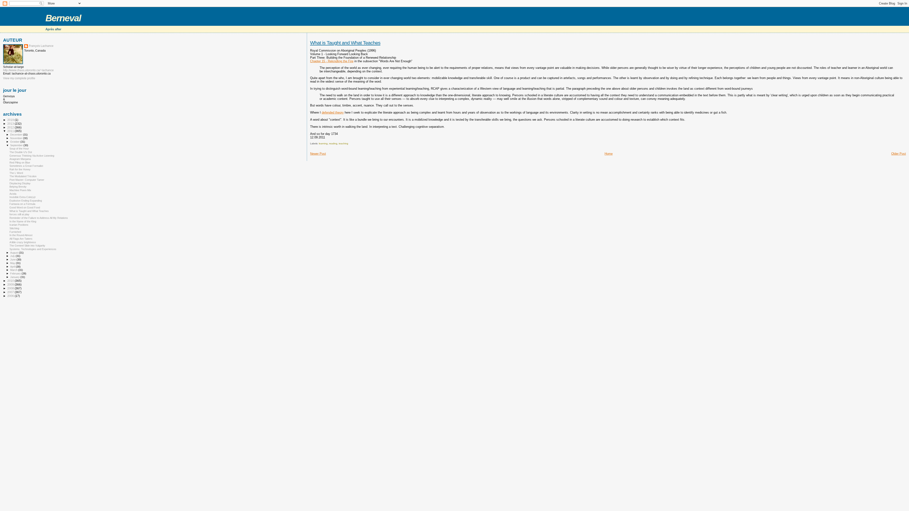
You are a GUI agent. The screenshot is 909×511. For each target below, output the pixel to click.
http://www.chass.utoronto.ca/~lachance (28, 70)
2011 (11, 130)
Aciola (12, 193)
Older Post (898, 153)
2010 (11, 280)
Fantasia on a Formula (22, 204)
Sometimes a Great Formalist (26, 165)
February (16, 273)
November (16, 138)
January (15, 277)
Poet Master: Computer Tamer (26, 179)
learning (323, 143)
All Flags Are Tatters (20, 238)
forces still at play (19, 214)
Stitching (14, 228)
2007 (11, 292)
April (13, 266)
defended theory (333, 112)
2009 (11, 284)
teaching (343, 143)
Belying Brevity (18, 186)
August (14, 252)
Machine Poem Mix (20, 190)
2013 (11, 123)
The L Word (16, 173)
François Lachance (41, 46)
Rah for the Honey (20, 169)
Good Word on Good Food (24, 207)
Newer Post (318, 153)
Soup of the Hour (19, 148)
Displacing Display (20, 183)
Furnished (15, 231)
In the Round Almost (20, 235)
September (16, 145)
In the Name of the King (22, 221)
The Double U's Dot (20, 152)
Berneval (63, 18)
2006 (11, 295)
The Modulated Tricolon (22, 176)
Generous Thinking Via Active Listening (31, 155)
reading (333, 143)
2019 (11, 119)
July (13, 256)
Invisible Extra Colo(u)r (22, 197)
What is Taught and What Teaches (345, 42)
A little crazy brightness (22, 242)
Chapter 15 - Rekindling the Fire (331, 61)
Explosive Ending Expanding (25, 200)
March (14, 270)
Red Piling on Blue (19, 162)
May (13, 263)
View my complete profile (19, 78)
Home (609, 153)
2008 (11, 288)
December (16, 134)
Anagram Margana (20, 159)
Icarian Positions (18, 224)
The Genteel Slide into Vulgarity (27, 245)
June (13, 259)
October (15, 141)
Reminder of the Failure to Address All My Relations (38, 217)
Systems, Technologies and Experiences (32, 249)
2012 (11, 127)
